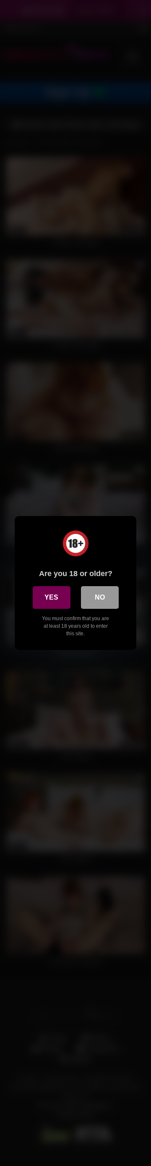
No (100, 597)
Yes (51, 597)
